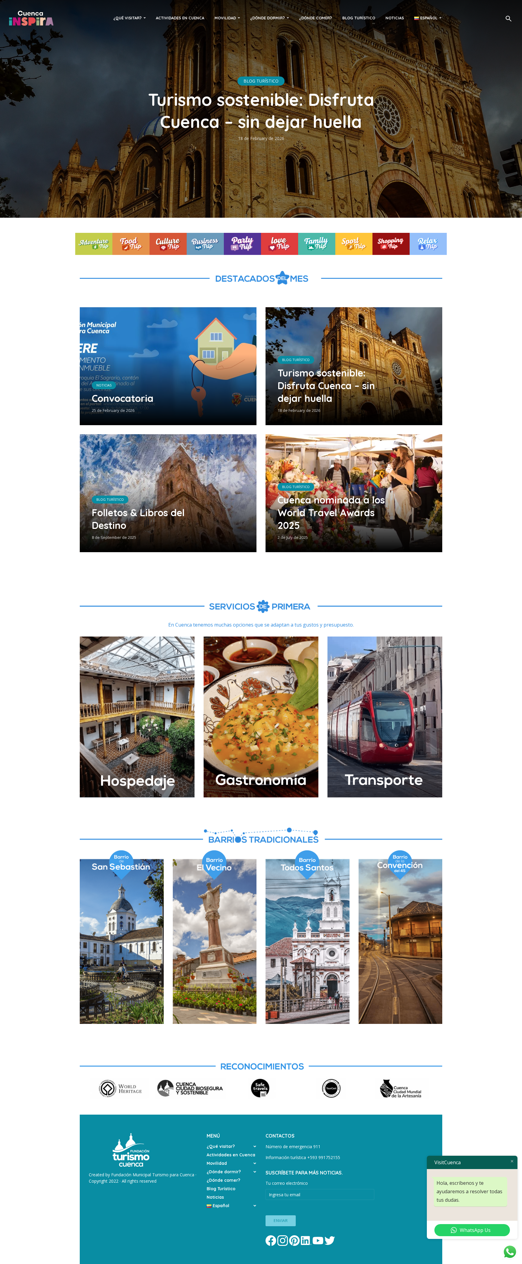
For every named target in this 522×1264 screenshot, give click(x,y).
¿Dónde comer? (315, 17)
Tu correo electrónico (287, 1183)
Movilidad (225, 17)
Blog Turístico (358, 17)
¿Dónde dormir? (267, 17)
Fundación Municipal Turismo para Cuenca (152, 1175)
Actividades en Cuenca (180, 17)
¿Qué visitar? (127, 17)
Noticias (394, 17)
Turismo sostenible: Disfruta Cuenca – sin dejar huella (261, 110)
